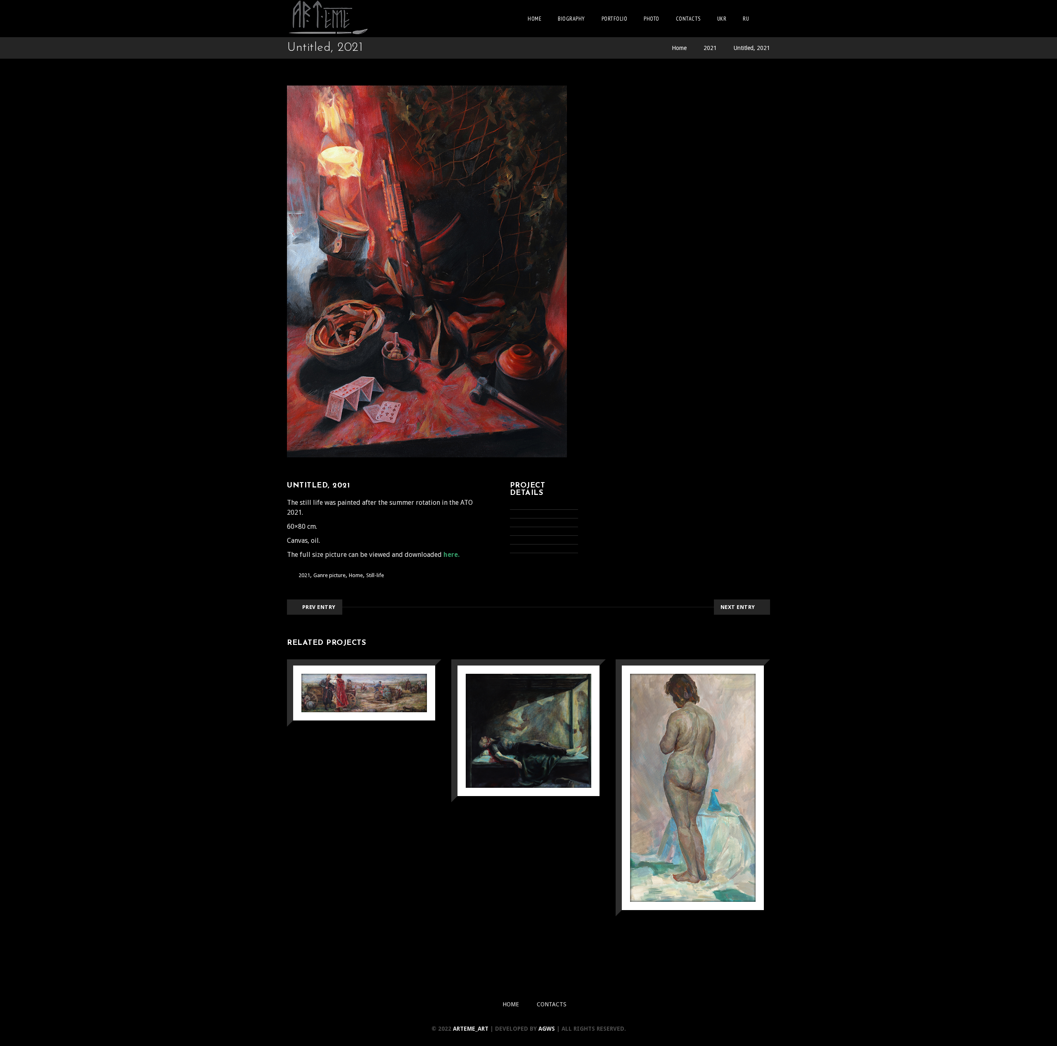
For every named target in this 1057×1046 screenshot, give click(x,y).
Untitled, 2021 (752, 48)
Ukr (722, 18)
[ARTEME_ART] (328, 18)
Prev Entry (319, 607)
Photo (651, 18)
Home (534, 18)
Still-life (375, 575)
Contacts (688, 18)
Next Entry (737, 607)
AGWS (547, 1028)
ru (746, 18)
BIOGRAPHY (571, 18)
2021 (710, 48)
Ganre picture (329, 575)
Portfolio (615, 18)
